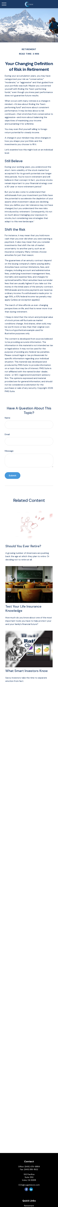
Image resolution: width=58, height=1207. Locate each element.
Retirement (29, 1205)
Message (9, 450)
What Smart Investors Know (26, 671)
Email (7, 434)
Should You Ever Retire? (23, 546)
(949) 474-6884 (32, 1166)
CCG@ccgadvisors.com (29, 1185)
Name (7, 417)
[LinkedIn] (31, 1189)
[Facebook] (26, 1189)
